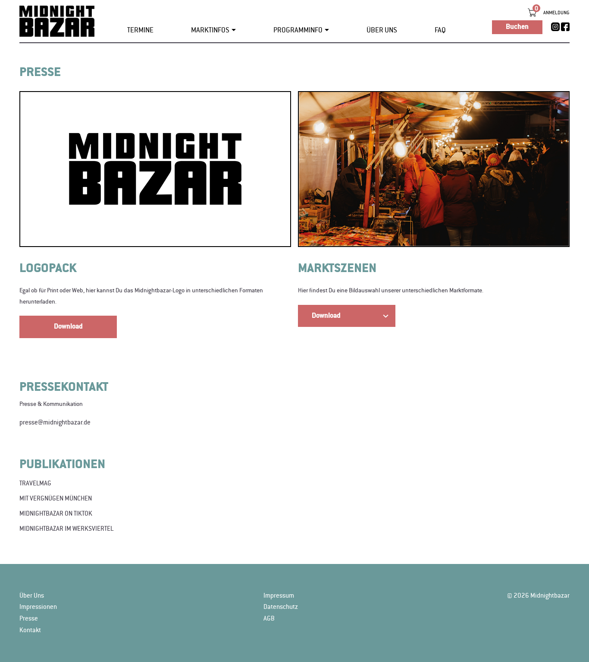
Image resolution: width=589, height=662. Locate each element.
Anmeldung (556, 13)
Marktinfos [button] (210, 30)
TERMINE (140, 30)
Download (68, 326)
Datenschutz (280, 606)
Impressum (278, 595)
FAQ (440, 30)
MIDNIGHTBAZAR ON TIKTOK (55, 513)
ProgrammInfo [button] (298, 30)
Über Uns (382, 30)
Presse (28, 618)
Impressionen (38, 606)
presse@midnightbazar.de (55, 422)
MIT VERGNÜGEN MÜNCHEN (55, 498)
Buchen (517, 26)
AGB (269, 618)
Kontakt (30, 630)
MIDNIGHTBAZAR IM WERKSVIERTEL (66, 528)
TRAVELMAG (35, 483)
